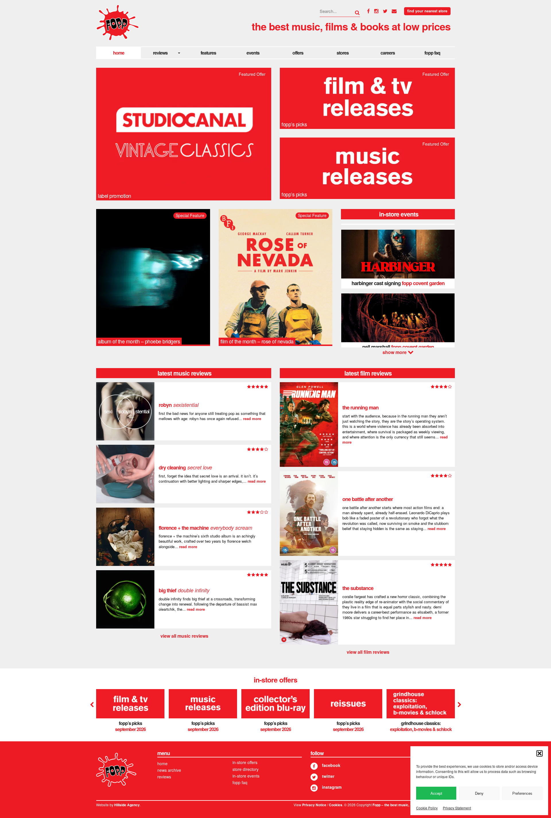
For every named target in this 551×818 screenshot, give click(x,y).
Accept (436, 793)
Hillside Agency (127, 804)
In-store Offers (244, 762)
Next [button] (398, 352)
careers (388, 52)
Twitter (328, 776)
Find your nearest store (427, 10)
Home (118, 52)
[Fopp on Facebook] (314, 766)
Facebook (331, 765)
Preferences (522, 793)
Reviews (160, 52)
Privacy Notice (314, 804)
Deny (479, 793)
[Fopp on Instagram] (314, 788)
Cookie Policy (427, 807)
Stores (343, 52)
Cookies (335, 804)
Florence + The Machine (205, 527)
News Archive (169, 770)
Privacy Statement (457, 807)
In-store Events (245, 776)
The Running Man (360, 407)
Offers (297, 52)
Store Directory (245, 769)
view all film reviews (368, 652)
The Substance (357, 588)
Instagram (332, 787)
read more (252, 418)
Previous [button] (92, 705)
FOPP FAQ (432, 52)
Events (253, 52)
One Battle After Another (367, 499)
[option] (398, 259)
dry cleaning (185, 467)
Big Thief (184, 590)
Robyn (179, 405)
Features (208, 52)
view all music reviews (184, 636)
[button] (539, 753)
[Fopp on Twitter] (314, 777)
